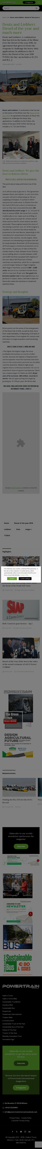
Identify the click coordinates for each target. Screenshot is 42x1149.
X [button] (37, 569)
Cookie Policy (24, 575)
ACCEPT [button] (12, 578)
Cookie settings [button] (25, 578)
